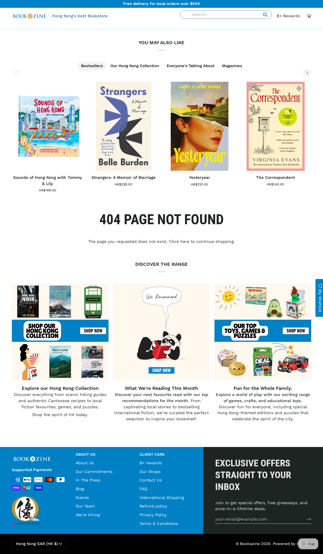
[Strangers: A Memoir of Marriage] (123, 126)
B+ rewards (151, 462)
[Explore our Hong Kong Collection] (60, 331)
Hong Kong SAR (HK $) (37, 543)
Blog (80, 488)
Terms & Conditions (159, 523)
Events (82, 497)
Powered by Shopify (292, 543)
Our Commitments (94, 471)
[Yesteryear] (199, 126)
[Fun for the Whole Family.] (262, 331)
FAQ (143, 488)
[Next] (307, 73)
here (184, 241)
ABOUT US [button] (86, 454)
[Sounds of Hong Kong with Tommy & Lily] (47, 126)
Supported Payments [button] (32, 470)
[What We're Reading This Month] (161, 331)
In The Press (88, 480)
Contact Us (151, 480)
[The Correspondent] (275, 126)
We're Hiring (88, 514)
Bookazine (250, 543)
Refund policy (153, 506)
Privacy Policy (153, 514)
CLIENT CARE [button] (152, 454)
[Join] (305, 519)
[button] (89, 25)
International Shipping (162, 497)
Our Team (85, 506)
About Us (85, 462)
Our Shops (150, 471)
